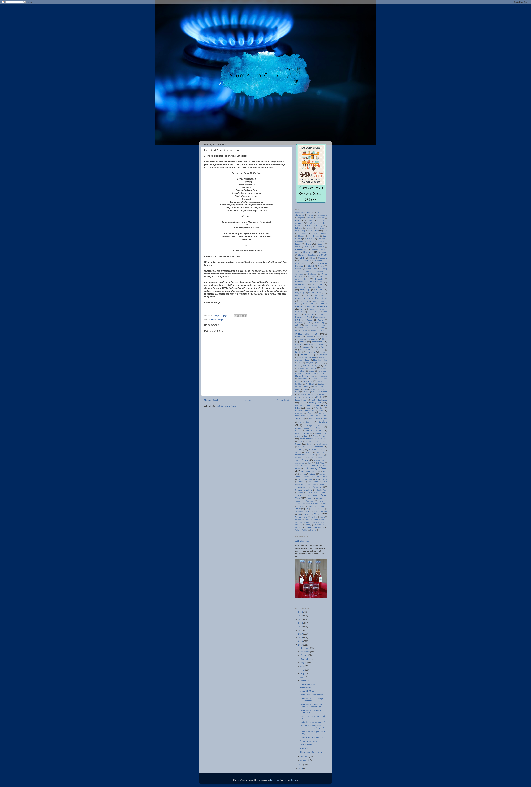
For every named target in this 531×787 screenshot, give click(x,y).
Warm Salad (319, 520)
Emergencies (319, 295)
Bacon (309, 226)
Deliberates (299, 282)
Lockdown (298, 360)
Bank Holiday (319, 228)
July (302, 666)
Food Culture (299, 312)
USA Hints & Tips (320, 511)
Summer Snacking (303, 490)
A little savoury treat (308, 741)
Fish (302, 309)
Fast (296, 304)
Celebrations (300, 249)
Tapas (297, 501)
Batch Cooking (300, 231)
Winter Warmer (313, 527)
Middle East (311, 374)
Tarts (321, 501)
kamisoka (274, 780)
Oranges (323, 392)
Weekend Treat (318, 522)
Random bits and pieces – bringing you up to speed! (312, 727)
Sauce (298, 449)
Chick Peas (312, 255)
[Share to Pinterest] (245, 315)
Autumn (298, 223)
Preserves (314, 416)
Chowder (318, 261)
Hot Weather (322, 337)
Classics (321, 266)
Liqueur (321, 357)
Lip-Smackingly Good (307, 358)
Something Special (309, 471)
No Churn (298, 384)
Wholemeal (319, 525)
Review (306, 433)
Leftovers (311, 352)
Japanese (306, 347)
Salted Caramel (321, 444)
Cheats (297, 252)
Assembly (320, 220)
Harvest (305, 330)
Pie (317, 405)
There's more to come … (311, 752)
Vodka (307, 519)
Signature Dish (319, 460)
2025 (300, 616)
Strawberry (300, 487)
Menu (313, 368)
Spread (322, 474)
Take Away (320, 498)
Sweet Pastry (312, 493)
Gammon (298, 323)
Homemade (309, 336)
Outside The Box (307, 394)
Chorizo (305, 261)
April (302, 677)
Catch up (308, 247)
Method (301, 371)
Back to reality (306, 745)
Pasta (297, 397)
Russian (309, 441)
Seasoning (320, 452)
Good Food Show (311, 325)
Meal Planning (310, 365)
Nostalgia (298, 386)
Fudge (309, 320)
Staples (316, 477)
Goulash (324, 325)
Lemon (324, 352)
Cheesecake (322, 252)
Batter (310, 231)
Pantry (321, 394)
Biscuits (324, 233)
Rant (300, 422)
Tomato (321, 506)
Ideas (324, 339)
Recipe (220, 320)
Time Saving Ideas (313, 503)
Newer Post (211, 400)
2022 (300, 627)
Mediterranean (303, 368)
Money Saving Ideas (304, 376)
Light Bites (323, 355)
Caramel (298, 247)
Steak (325, 477)
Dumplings (305, 290)
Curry (306, 279)
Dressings (322, 287)
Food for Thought (314, 312)
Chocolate (322, 258)
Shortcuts (320, 458)
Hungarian (301, 339)
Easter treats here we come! (312, 722)
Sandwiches (317, 447)
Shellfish (313, 455)
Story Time (311, 484)
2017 (300, 645)
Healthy (313, 330)
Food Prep (309, 314)
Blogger (294, 780)
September (305, 659)
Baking (319, 225)
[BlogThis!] (237, 315)
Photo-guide (315, 402)
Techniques (299, 504)
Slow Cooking (301, 466)
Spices (312, 474)
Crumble (311, 277)
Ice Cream (312, 339)
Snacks (315, 466)
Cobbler (298, 269)
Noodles (321, 384)
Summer (317, 487)
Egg (296, 295)
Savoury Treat (315, 450)
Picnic (308, 405)
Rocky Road (322, 439)
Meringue (324, 368)
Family (322, 301)
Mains (300, 363)
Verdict (322, 517)
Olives (305, 389)
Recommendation (302, 428)
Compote (307, 271)
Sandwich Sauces (304, 447)
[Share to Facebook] (243, 315)
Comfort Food (310, 269)
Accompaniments (302, 212)
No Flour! (310, 384)
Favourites (311, 306)
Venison (314, 517)
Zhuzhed (313, 530)
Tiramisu (301, 506)
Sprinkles (307, 476)
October (304, 655)
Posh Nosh (299, 413)
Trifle (307, 509)
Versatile (298, 519)
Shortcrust (310, 457)
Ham (296, 330)
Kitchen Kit (305, 350)
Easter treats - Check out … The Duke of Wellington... (312, 705)
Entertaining (321, 298)
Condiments (320, 271)
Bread (213, 320)
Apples (298, 220)
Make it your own (307, 684)
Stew (317, 479)
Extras (314, 301)
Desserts (299, 284)
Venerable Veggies (308, 691)
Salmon (310, 444)
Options (314, 392)
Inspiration (299, 345)
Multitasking (323, 376)
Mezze (311, 371)
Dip (313, 284)
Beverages (314, 233)
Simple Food (299, 463)
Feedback (322, 306)
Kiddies (324, 347)
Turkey (314, 509)
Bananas (308, 228)
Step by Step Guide (305, 479)
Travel (298, 509)
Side (296, 460)
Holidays (298, 337)
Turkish (322, 509)
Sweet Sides (312, 496)
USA (307, 511)
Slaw (309, 463)
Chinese (312, 258)
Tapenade (309, 501)
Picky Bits (298, 405)
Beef (317, 231)
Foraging (321, 314)
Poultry (321, 413)
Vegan (306, 514)
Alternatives (299, 215)
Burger (297, 244)
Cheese (307, 252)
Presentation (300, 416)
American (310, 215)
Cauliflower (320, 247)
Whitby (308, 525)
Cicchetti (311, 266)
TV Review (299, 511)
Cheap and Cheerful (318, 249)
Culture (321, 277)
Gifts (297, 325)
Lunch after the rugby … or (312, 737)
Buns (322, 241)
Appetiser (320, 218)
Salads (319, 441)
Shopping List (299, 457)
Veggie (317, 514)
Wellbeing (298, 525)
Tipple (325, 503)
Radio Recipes (321, 419)
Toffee (311, 506)
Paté (302, 403)
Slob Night (320, 463)
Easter (319, 290)
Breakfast (321, 239)
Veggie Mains (301, 517)
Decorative (319, 279)
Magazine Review (320, 360)
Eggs (306, 295)
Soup (324, 471)
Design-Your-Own (315, 282)
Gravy (300, 328)
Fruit (297, 320)
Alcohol (320, 212)
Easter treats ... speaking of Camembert (312, 700)
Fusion (320, 320)
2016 (300, 765)
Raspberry (309, 422)
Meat (325, 366)
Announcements (321, 215)
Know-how (320, 350)
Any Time (310, 218)
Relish (318, 428)
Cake (308, 244)
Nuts (306, 386)
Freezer (298, 317)
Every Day (304, 301)
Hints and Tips (306, 333)
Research (298, 431)
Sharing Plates (300, 455)
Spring (297, 477)
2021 (300, 630)
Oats (315, 386)
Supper (300, 493)
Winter (297, 527)
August (303, 663)
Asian (309, 220)
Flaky (312, 309)
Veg (299, 514)
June (302, 670)
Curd (297, 279)
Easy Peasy (299, 293)
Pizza (308, 408)
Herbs (322, 330)
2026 (300, 612)
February (304, 756)
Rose (300, 441)
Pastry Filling (300, 400)
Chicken (323, 255)
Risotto (315, 436)
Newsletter (320, 381)
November (305, 652)
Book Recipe (314, 236)
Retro (297, 433)
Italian (320, 344)
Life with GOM (306, 355)
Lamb (297, 352)
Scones (298, 452)
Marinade (319, 363)
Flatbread (321, 309)
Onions (305, 392)
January (304, 760)
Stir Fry (324, 479)
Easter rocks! (305, 688)
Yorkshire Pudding (301, 530)
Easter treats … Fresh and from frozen (311, 711)
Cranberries (312, 274)
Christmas (300, 263)
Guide (322, 328)
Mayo (297, 366)
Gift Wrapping (319, 323)
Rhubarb (318, 433)
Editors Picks (314, 292)
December (305, 648)
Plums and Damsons (304, 411)
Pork (321, 411)
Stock (301, 482)
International (310, 344)
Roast (324, 436)
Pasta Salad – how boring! (311, 695)
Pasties (308, 397)
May (302, 673)
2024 (300, 619)
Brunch (311, 241)
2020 (300, 634)
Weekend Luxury (302, 522)
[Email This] (235, 315)
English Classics (302, 298)
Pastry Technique (319, 400)
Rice (305, 436)
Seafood (309, 452)
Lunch (307, 360)
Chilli (302, 258)
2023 (300, 623)
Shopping (321, 455)
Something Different (316, 468)
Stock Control (313, 482)
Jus (315, 347)
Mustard (316, 379)
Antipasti (301, 218)
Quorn (311, 418)
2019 (300, 638)
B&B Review (313, 223)
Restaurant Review (313, 431)
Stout (322, 484)
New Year (307, 381)
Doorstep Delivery (301, 287)
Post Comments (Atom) (226, 406)
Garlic (308, 323)
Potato (310, 413)
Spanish (303, 474)
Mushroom (303, 379)
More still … (305, 748)
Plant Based (320, 408)
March (303, 681)
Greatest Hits (311, 328)
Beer (325, 231)
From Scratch (320, 317)
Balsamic (298, 228)
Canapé (320, 244)
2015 (300, 768)
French (309, 317)
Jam (296, 347)
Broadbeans (299, 241)
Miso (322, 374)
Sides (305, 460)
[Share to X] (240, 315)
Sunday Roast (322, 490)
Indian (303, 342)
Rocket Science (306, 439)
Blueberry (301, 236)
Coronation (299, 274)
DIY (320, 285)
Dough (312, 287)
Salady (298, 444)
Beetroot (302, 233)
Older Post (282, 400)
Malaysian (309, 363)
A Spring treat (302, 541)
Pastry (319, 397)
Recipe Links (313, 426)
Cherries (301, 255)
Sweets (309, 498)
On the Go (314, 389)
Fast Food (308, 304)
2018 (300, 641)
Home (247, 400)
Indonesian (317, 342)
